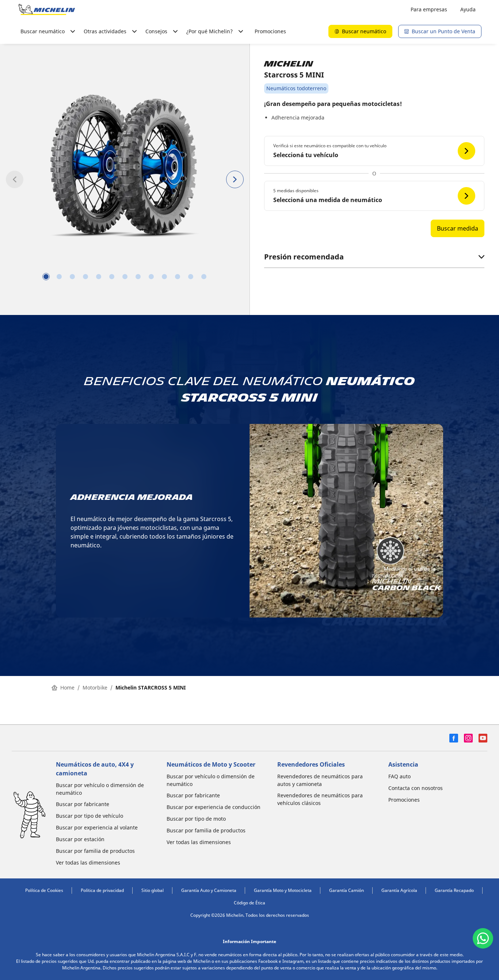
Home (67, 687)
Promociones (270, 31)
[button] (374, 151)
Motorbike (95, 687)
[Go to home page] (47, 9)
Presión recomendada (304, 257)
